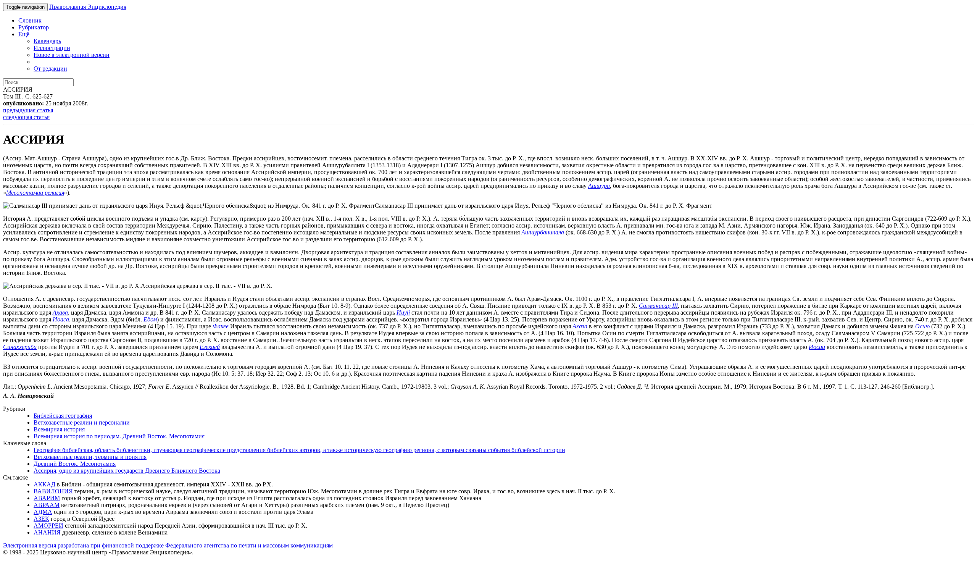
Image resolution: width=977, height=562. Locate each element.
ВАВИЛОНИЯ (53, 491)
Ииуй (403, 312)
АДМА (43, 512)
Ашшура (599, 185)
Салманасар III (658, 305)
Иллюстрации (52, 48)
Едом (150, 319)
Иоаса (61, 319)
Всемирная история (59, 429)
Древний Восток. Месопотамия (75, 463)
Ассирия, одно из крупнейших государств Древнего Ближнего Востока (127, 470)
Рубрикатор (33, 27)
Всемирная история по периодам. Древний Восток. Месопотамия (119, 436)
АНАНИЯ (47, 532)
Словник (30, 20)
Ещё (23, 34)
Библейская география (63, 415)
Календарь (47, 41)
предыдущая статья (28, 110)
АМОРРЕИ (48, 525)
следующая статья (26, 117)
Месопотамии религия (35, 192)
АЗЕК (41, 518)
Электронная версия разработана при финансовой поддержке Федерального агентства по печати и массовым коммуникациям (168, 545)
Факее (221, 326)
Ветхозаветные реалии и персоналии (82, 422)
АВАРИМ (47, 498)
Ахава (60, 312)
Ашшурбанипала (542, 232)
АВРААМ (47, 505)
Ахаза (579, 326)
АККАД (44, 484)
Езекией (210, 347)
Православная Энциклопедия (87, 6)
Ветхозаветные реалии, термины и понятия (90, 457)
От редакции (50, 68)
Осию (922, 326)
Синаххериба (20, 347)
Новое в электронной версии (72, 55)
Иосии (817, 347)
